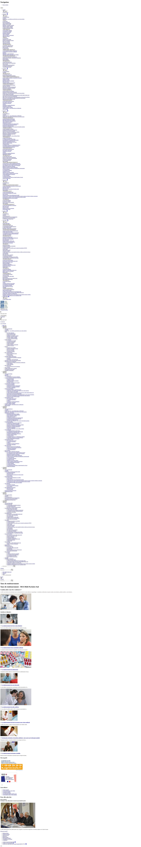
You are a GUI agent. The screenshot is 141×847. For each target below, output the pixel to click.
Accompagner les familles (7, 31)
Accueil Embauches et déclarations (9, 118)
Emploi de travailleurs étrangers (8, 125)
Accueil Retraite (5, 38)
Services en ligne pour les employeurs (9, 157)
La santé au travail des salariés (8, 28)
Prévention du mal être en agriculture (9, 246)
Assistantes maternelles (11, 472)
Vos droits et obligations (7, 134)
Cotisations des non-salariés (9, 383)
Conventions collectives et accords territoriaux (15, 437)
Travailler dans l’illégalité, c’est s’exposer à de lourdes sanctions (14, 126)
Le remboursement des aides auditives (10, 707)
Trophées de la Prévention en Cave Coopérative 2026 (12, 295)
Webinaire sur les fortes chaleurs (8, 172)
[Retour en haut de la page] (1, 846)
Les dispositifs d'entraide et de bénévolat (10, 124)
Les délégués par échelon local (8, 218)
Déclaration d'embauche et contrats (9, 119)
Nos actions (7, 520)
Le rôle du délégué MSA (7, 227)
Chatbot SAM (5, 267)
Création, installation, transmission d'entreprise (10, 76)
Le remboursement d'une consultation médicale (12, 647)
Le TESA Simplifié (6, 175)
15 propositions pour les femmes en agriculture (11, 232)
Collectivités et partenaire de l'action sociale (12, 471)
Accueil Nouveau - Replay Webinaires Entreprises (11, 163)
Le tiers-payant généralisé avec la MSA (9, 193)
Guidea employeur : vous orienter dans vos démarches (12, 115)
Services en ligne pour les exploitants (9, 75)
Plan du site (5, 836)
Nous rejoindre (5, 268)
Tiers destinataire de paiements (8, 204)
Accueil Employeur (6, 113)
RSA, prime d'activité (6, 44)
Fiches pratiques (5, 58)
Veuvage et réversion (6, 42)
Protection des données (7, 266)
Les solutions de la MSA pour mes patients (10, 198)
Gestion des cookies (6, 834)
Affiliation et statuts (6, 79)
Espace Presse (5, 272)
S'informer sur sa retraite (7, 39)
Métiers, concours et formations (8, 271)
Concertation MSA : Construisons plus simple (11, 257)
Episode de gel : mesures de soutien (13, 423)
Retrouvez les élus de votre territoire (9, 217)
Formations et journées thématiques (9, 105)
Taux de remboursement (7, 23)
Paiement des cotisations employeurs (9, 133)
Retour (6, 11)
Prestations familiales (6, 33)
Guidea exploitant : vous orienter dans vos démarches (12, 108)
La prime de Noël (6, 48)
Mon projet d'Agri (6, 81)
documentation (5, 277)
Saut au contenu (5, 4)
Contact (4, 282)
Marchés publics (5, 837)
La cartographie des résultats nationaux (9, 226)
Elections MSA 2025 (6, 224)
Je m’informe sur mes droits (7, 66)
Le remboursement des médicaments (10, 669)
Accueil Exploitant (6, 71)
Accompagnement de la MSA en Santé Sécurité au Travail (13, 177)
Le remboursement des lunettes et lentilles (11, 753)
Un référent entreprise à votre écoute (9, 139)
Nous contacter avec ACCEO (8, 286)
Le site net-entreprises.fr (7, 160)
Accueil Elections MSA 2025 (8, 225)
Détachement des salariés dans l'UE (9, 141)
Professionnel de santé (7, 191)
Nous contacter (5, 64)
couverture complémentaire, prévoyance (10, 142)
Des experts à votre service (7, 102)
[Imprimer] (1, 578)
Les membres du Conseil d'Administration (10, 216)
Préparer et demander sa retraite (8, 40)
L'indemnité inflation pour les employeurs (14, 422)
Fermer (5, 327)
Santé (4, 20)
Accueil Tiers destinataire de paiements (9, 205)
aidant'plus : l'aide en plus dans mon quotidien (11, 54)
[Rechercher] (14, 566)
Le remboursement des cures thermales (10, 685)
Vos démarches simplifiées (7, 255)
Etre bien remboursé (6, 22)
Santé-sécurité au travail (7, 100)
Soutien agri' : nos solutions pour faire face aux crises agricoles (13, 19)
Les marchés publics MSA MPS (8, 276)
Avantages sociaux (6, 144)
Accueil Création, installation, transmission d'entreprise (12, 77)
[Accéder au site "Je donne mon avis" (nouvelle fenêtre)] (8, 782)
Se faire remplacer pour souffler (8, 94)
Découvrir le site (3, 831)
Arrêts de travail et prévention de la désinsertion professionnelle (14, 168)
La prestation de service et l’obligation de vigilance (16, 436)
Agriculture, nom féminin (7, 234)
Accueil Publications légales (7, 274)
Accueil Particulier (6, 17)
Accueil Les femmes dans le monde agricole (10, 230)
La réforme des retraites (7, 176)
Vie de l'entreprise (8, 429)
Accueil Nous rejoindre (7, 269)
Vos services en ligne (8, 533)
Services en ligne (6, 207)
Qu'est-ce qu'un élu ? (6, 215)
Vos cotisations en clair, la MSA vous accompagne (11, 165)
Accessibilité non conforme (7, 839)
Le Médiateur (5, 840)
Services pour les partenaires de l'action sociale (15, 474)
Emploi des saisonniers (7, 178)
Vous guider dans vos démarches (8, 55)
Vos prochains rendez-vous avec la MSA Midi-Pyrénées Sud (13, 292)
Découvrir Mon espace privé (8, 262)
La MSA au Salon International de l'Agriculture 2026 (12, 291)
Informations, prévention (7, 106)
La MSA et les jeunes (6, 247)
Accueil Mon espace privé (7, 62)
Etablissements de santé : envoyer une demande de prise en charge (14, 197)
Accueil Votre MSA (6, 223)
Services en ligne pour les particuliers (9, 63)
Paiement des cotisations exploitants (13, 386)
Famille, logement (6, 29)
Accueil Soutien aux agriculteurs (8, 91)
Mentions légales (5, 833)
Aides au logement (6, 34)
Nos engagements (6, 239)
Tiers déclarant (5, 199)
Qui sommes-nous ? (6, 235)
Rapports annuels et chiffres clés (8, 240)
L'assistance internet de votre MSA (9, 283)
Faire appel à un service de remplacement (10, 96)
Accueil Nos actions (6, 245)
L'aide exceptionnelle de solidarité (8, 65)
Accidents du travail (6, 171)
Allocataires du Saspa (6, 43)
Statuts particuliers (6, 59)
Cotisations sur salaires (9, 421)
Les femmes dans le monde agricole (9, 229)
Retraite (4, 37)
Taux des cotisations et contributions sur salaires (11, 131)
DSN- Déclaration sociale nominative (9, 120)
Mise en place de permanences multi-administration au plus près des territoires (16, 97)
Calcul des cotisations (11, 384)
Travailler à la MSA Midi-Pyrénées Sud (9, 270)
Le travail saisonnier (6, 169)
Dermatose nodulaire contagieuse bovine (10, 92)
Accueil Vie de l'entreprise (7, 138)
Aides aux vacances (6, 36)
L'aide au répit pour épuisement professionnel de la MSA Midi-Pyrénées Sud (16, 95)
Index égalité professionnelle (8, 279)
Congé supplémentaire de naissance (9, 174)
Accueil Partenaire (6, 182)
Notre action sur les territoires (8, 242)
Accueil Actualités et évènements (8, 289)
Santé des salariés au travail (7, 143)
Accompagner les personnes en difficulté (10, 51)
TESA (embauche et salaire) (7, 121)
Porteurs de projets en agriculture (8, 208)
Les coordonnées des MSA (7, 285)
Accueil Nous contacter (7, 281)
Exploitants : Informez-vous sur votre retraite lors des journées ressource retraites (17, 294)
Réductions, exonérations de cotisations (9, 132)
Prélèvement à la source (7, 122)
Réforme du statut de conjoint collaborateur (10, 167)
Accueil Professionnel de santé (8, 192)
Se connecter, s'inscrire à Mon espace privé (10, 261)
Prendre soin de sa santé (7, 24)
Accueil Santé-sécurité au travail (8, 101)
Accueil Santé (5, 21)
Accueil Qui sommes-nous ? (7, 236)
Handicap (4, 52)
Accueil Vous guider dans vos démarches (10, 56)
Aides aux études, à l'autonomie (8, 35)
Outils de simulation (6, 263)
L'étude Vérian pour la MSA (8, 231)
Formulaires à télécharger (7, 264)
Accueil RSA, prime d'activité (8, 45)
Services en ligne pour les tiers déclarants (10, 158)
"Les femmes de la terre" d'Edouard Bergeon (10, 233)
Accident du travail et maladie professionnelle (10, 123)
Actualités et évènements (7, 67)
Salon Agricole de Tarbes (7, 290)
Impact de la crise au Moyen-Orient (9, 99)
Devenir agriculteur (6, 78)
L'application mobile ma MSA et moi (9, 265)
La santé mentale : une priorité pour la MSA (10, 256)
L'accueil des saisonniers (7, 103)
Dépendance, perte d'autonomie (8, 53)
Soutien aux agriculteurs (9, 388)
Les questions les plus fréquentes (8, 284)
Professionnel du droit (6, 209)
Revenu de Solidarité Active (7, 46)
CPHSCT (4, 104)
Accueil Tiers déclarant (7, 200)
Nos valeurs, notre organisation (8, 238)
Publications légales (6, 273)
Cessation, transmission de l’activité (9, 82)
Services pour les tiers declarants (8, 202)
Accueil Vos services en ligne (8, 260)
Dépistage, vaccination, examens (8, 25)
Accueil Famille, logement (7, 30)
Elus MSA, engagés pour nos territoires (9, 228)
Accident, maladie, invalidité (8, 27)
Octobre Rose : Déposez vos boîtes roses (10, 293)
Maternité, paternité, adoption (8, 26)
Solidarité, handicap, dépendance (8, 49)
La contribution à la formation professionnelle (10, 140)
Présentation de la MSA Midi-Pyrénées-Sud (10, 237)
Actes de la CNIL (6, 275)
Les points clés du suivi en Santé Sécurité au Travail (12, 164)
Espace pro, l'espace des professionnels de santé (11, 195)
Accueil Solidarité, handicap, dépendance (10, 50)
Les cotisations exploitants (7, 170)
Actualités (4, 18)
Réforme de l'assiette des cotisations (9, 166)
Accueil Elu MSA (6, 213)
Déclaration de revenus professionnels (13, 385)
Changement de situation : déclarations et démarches (12, 57)
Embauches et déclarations (7, 117)
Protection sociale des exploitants (8, 80)
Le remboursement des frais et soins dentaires (12, 625)
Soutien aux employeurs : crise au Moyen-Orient (11, 135)
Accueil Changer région (7, 299)
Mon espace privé (6, 73)
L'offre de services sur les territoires (9, 241)
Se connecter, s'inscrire (7, 201)
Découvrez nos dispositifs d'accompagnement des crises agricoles (14, 98)
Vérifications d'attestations (7, 159)
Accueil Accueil (5, 12)
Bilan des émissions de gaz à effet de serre (10, 278)
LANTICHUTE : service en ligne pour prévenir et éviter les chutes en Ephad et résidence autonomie (20, 196)
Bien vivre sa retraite (6, 41)
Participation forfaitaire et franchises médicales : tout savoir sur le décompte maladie (21, 737)
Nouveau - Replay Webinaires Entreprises (10, 162)
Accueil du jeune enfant (7, 32)
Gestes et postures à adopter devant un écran (10, 173)
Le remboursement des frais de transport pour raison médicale (16, 722)
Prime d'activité (5, 47)
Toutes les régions (6, 835)
